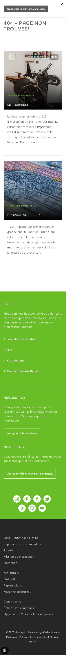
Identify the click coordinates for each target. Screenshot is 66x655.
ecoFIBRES (11, 573)
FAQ (9, 350)
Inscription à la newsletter (22, 433)
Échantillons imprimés (19, 608)
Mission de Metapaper (19, 556)
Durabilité (10, 563)
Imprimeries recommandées (22, 544)
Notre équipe (15, 360)
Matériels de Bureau (17, 592)
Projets (9, 550)
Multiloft (9, 579)
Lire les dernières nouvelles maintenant (30, 474)
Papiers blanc (13, 585)
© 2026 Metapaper (16, 632)
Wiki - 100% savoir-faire (21, 538)
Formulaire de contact (21, 339)
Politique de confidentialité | (34, 637)
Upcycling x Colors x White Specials (29, 614)
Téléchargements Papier (22, 371)
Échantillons (12, 602)
